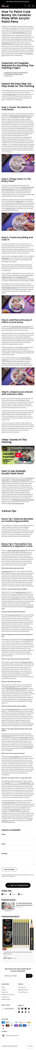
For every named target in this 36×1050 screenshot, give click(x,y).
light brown (19, 201)
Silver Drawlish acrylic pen (9, 287)
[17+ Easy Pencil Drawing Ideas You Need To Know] (8, 906)
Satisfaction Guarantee (8, 994)
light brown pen (11, 208)
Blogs (3, 987)
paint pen (7, 783)
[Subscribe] (29, 976)
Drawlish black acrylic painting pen (20, 115)
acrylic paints (24, 737)
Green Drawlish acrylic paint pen (20, 326)
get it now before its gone (16, 503)
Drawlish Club (5, 997)
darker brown (6, 258)
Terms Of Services (23, 992)
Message (4, 853)
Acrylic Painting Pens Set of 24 (21, 479)
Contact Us (5, 992)
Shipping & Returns (23, 989)
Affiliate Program (6, 999)
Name (4, 834)
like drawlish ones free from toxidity (16, 688)
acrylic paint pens (18, 32)
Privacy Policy (30, 874)
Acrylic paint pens (7, 571)
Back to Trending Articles (19, 885)
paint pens (16, 597)
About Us (4, 989)
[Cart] (29, 6)
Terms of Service (8, 876)
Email (3, 844)
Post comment (9, 869)
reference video (21, 277)
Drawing (8, 910)
